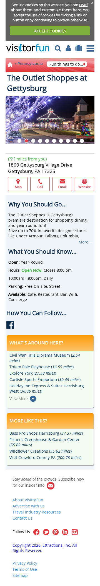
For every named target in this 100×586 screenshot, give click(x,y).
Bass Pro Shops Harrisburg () (46, 433)
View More (18, 398)
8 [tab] (68, 141)
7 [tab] (61, 141)
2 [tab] (26, 141)
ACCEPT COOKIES (50, 30)
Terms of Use (24, 569)
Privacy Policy (24, 563)
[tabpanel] (50, 120)
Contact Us (22, 518)
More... (85, 242)
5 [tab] (47, 141)
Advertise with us (28, 506)
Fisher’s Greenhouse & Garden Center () (44, 442)
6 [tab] (54, 141)
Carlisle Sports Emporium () (45, 379)
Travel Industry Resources (36, 512)
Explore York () (32, 373)
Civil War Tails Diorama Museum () (44, 357)
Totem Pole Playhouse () (41, 366)
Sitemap (20, 575)
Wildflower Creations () (40, 451)
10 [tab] (82, 141)
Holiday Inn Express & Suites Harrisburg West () (46, 388)
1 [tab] (19, 141)
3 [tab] (33, 141)
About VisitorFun (27, 499)
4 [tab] (40, 141)
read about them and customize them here (49, 7)
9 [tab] (75, 141)
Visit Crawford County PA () (45, 457)
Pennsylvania (30, 64)
